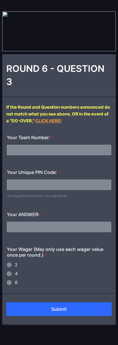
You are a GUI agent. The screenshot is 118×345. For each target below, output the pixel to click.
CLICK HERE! (48, 120)
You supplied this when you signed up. (37, 196)
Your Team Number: (30, 137)
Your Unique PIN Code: (33, 172)
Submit (59, 309)
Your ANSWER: (25, 214)
